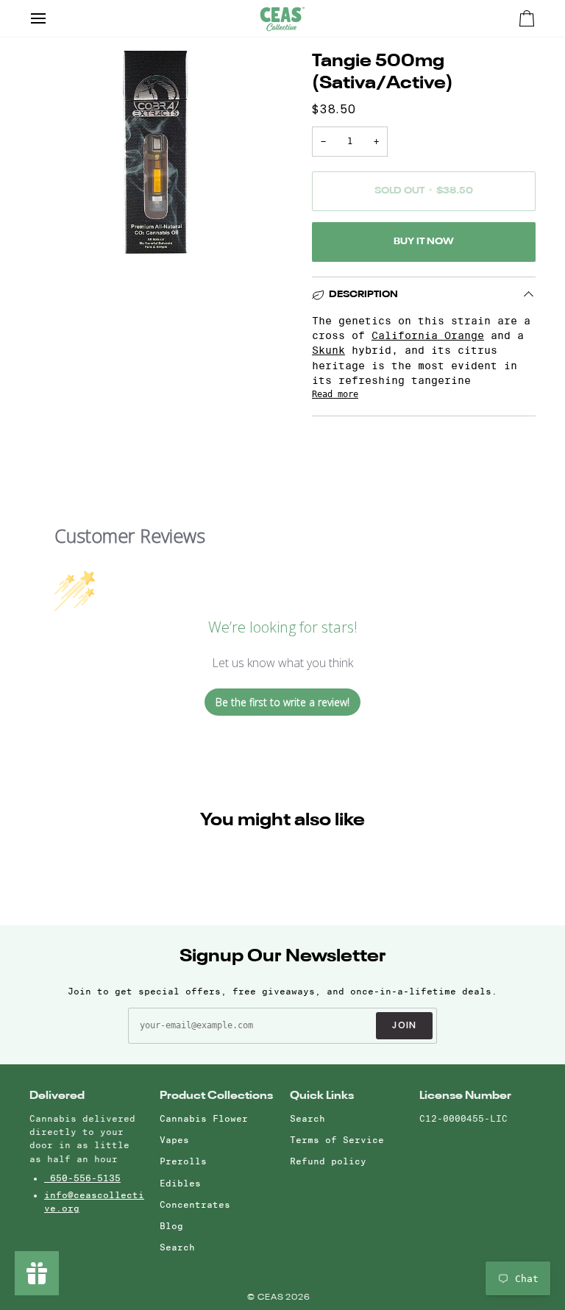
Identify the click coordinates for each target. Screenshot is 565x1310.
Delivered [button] (57, 1095)
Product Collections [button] (216, 1095)
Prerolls (183, 1161)
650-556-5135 (82, 1178)
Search (177, 1247)
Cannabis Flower (204, 1118)
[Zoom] (57, 228)
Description (363, 294)
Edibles (180, 1183)
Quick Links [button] (322, 1095)
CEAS (271, 1298)
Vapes (174, 1140)
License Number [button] (465, 1095)
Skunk (328, 350)
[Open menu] (51, 18)
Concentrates (195, 1204)
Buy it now (424, 241)
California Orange (428, 335)
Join (404, 1025)
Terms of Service (337, 1140)
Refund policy (328, 1161)
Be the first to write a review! (282, 702)
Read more (335, 394)
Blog (171, 1226)
